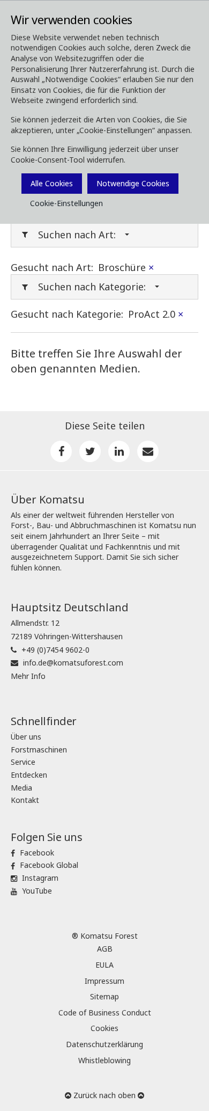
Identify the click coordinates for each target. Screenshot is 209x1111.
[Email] (148, 451)
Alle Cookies (52, 183)
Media (21, 788)
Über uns (26, 737)
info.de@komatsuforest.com (73, 662)
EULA (104, 965)
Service (23, 762)
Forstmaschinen (39, 749)
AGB (105, 949)
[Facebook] (61, 451)
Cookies (104, 1028)
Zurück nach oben (104, 1095)
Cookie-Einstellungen (66, 203)
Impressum (104, 981)
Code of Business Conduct (104, 1012)
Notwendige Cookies (132, 183)
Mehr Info (28, 676)
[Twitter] (90, 451)
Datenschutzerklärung (104, 1044)
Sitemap (104, 996)
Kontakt (25, 800)
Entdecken (29, 775)
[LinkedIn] (119, 451)
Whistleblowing (104, 1060)
